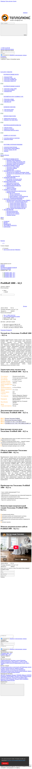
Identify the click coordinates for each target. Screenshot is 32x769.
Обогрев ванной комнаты (20, 671)
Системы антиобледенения (13, 672)
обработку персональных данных (18, 55)
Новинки (3, 1)
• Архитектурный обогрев (10, 147)
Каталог (3, 155)
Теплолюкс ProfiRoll (6, 269)
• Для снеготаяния (8, 110)
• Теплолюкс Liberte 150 (10, 81)
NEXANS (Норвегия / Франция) (9, 677)
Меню (2, 217)
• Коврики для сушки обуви (11, 119)
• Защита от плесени (9, 129)
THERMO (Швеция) (21, 675)
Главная (3, 265)
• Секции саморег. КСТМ (10, 149)
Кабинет (25, 12)
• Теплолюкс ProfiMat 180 (10, 79)
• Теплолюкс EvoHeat (9, 100)
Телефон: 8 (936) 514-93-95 (7, 663)
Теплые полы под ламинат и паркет (14, 668)
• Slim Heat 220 (7, 101)
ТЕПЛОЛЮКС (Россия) (12, 676)
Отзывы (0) (9, 330)
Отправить (3, 56)
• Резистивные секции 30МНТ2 (12, 148)
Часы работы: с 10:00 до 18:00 (19, 661)
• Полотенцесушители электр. (11, 130)
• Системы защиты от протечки (12, 138)
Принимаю (5, 763)
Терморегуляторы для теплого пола (10, 669)
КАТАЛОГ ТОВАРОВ (6, 72)
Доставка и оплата (15, 660)
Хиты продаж (9, 1)
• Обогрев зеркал (8, 127)
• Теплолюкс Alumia (9, 99)
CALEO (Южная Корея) (25, 676)
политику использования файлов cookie (16, 760)
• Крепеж (6, 151)
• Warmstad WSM (8, 77)
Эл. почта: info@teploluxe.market (12, 316)
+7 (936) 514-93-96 (5, 47)
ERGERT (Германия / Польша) (8, 675)
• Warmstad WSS (8, 91)
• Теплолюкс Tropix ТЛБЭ (10, 88)
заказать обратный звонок (7, 49)
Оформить (17, 249)
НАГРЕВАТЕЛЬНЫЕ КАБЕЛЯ (9, 267)
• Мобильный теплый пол (10, 118)
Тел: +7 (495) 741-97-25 (9, 315)
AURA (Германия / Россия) (12, 679)
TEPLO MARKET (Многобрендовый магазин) (14, 679)
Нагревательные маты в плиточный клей (11, 667)
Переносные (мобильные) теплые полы (13, 670)
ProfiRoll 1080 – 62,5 (6, 654)
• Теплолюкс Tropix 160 (9, 78)
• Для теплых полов (9, 109)
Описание (3, 330)
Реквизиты (7, 660)
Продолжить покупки (9, 249)
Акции (14, 1)
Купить (25, 306)
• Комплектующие (8, 139)
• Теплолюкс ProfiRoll (9, 90)
